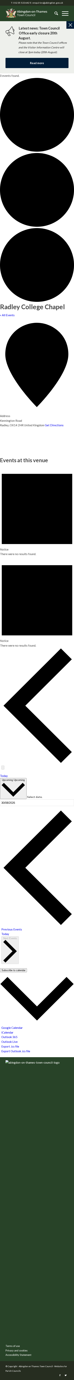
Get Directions (54, 425)
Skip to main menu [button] (37, 1122)
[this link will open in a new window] (60, 1375)
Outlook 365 (9, 1037)
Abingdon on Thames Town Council (36, 1366)
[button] (63, 13)
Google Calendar (12, 1027)
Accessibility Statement (18, 1354)
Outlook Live (9, 1041)
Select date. (34, 796)
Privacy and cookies (17, 1350)
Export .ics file (10, 1046)
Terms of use (13, 1345)
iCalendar (7, 1032)
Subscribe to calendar (13, 970)
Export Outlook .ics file (15, 1051)
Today (4, 775)
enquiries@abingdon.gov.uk (47, 2)
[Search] (54, 13)
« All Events (7, 315)
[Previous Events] (37, 762)
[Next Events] (2, 768)
